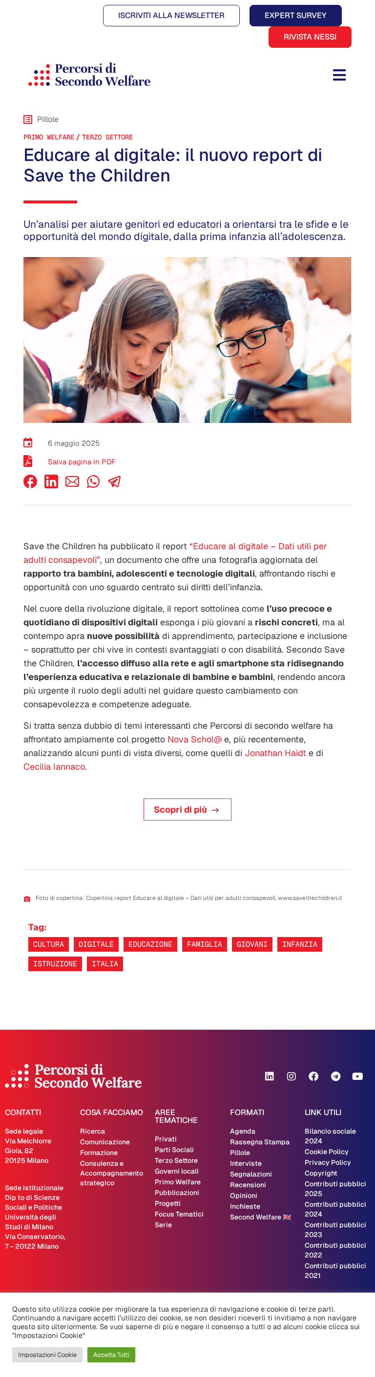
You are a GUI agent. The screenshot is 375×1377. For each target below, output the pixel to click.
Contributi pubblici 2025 (335, 1188)
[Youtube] (357, 1076)
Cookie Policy (327, 1151)
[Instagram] (291, 1076)
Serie (163, 1224)
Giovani (252, 944)
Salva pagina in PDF (82, 461)
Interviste (246, 1163)
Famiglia (204, 944)
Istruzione (55, 963)
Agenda (242, 1131)
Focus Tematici (179, 1214)
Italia (105, 963)
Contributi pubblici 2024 (335, 1209)
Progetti (168, 1203)
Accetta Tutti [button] (111, 1355)
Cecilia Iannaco (54, 766)
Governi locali (177, 1171)
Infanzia (299, 944)
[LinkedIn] (51, 485)
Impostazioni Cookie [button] (47, 1355)
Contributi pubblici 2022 (335, 1250)
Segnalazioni (251, 1174)
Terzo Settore (107, 137)
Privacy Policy (328, 1162)
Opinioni (243, 1195)
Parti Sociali (174, 1149)
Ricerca (92, 1131)
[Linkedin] (269, 1076)
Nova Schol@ (194, 739)
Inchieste (245, 1206)
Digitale (96, 944)
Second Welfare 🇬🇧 (260, 1217)
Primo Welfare (48, 137)
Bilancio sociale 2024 (330, 1136)
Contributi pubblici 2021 (335, 1270)
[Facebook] (30, 485)
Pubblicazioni (177, 1192)
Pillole (240, 1152)
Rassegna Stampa (260, 1142)
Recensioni (248, 1184)
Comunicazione (105, 1142)
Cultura (48, 944)
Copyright (321, 1173)
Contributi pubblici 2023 (335, 1229)
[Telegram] (335, 1076)
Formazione (99, 1152)
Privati (166, 1139)
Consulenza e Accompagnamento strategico (111, 1173)
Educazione (150, 944)
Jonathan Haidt (275, 752)
